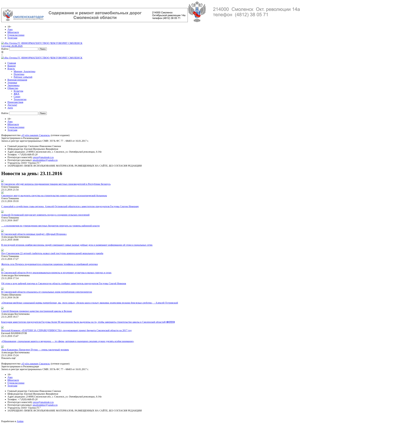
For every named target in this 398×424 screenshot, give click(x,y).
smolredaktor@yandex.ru (45, 160)
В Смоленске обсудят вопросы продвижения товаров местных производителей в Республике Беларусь (56, 184)
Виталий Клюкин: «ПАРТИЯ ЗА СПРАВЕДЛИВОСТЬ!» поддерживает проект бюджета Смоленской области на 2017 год (66, 330)
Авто (10, 107)
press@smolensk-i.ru (43, 157)
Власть (11, 68)
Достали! (12, 105)
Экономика (13, 85)
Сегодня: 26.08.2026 (12, 46)
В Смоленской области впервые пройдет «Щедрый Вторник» (34, 234)
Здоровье (12, 82)
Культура (18, 91)
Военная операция (17, 79)
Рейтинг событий (23, 77)
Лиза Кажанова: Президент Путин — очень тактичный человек (35, 349)
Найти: (5, 49)
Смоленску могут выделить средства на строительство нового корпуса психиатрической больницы (54, 195)
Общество (12, 88)
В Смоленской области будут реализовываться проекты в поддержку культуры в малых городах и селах (56, 272)
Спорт (17, 96)
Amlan (20, 421)
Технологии (20, 99)
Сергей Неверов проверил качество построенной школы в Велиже (36, 311)
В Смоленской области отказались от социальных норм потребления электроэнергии (46, 292)
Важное (11, 65)
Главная (11, 63)
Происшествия (15, 102)
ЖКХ (16, 93)
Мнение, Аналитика (24, 71)
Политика (19, 74)
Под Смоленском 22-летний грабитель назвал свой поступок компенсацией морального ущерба (52, 253)
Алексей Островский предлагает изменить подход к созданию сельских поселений (45, 214)
